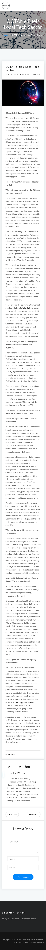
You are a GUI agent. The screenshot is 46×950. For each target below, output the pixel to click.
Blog (22, 74)
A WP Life (40, 942)
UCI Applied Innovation (26, 702)
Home (5, 35)
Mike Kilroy (12, 754)
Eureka (11, 702)
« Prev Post (12, 814)
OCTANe (16, 121)
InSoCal (26, 308)
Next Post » (34, 814)
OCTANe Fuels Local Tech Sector (22, 68)
